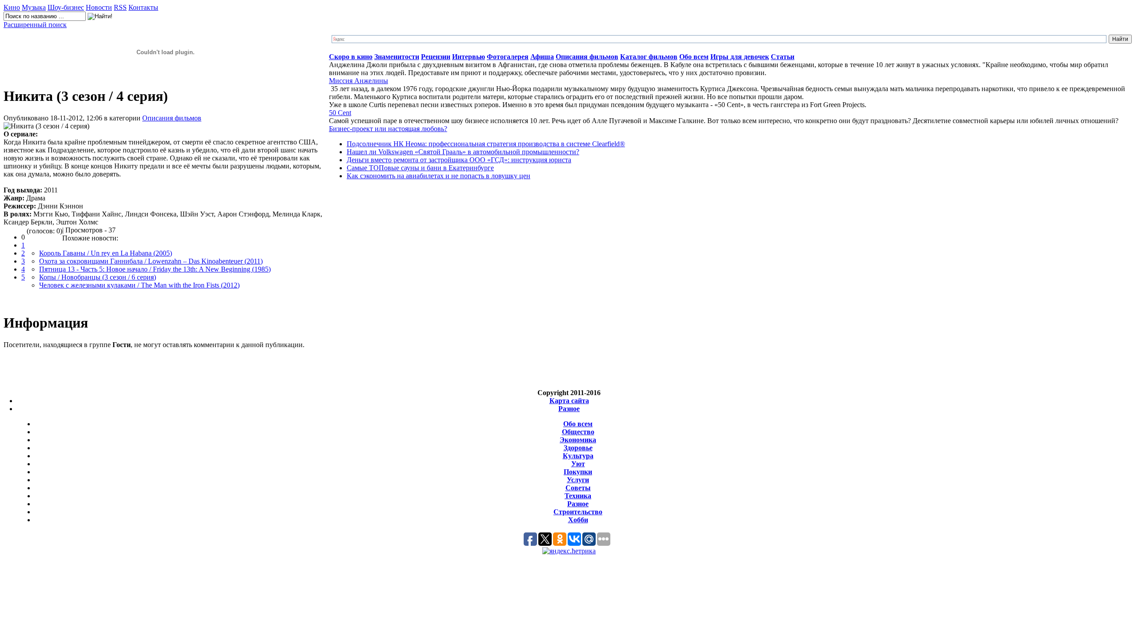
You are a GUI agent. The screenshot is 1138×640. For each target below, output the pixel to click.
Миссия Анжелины (358, 80)
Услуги (578, 480)
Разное (569, 408)
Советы (578, 488)
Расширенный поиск (35, 24)
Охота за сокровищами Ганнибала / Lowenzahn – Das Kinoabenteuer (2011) (151, 261)
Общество (578, 432)
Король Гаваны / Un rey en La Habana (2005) (105, 253)
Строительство (577, 512)
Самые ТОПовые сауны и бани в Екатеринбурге (420, 168)
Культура (578, 456)
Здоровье (578, 448)
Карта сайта (569, 400)
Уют (578, 464)
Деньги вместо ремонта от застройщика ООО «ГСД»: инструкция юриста (459, 160)
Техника (578, 496)
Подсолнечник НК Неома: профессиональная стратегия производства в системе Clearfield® (486, 144)
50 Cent (340, 112)
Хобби (578, 520)
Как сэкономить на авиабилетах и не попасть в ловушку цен (438, 176)
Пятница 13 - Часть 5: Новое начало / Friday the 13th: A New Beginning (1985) (155, 269)
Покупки (578, 472)
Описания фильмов (171, 118)
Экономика (578, 440)
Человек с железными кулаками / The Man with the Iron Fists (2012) (139, 285)
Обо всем (578, 424)
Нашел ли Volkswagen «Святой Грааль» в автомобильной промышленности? (463, 152)
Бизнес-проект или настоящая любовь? (388, 128)
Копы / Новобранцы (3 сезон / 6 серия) (97, 277)
